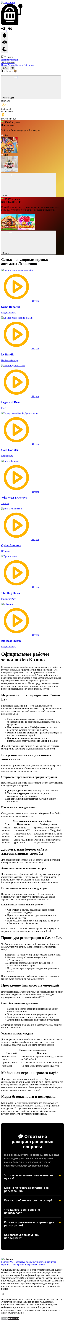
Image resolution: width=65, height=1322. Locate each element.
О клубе (40, 1264)
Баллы (4, 1262)
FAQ (11, 1262)
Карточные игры (47, 1262)
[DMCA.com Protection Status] (10, 1319)
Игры (4, 65)
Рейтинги (29, 65)
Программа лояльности (26, 1262)
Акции (11, 65)
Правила (5, 1264)
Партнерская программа (23, 1264)
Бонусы (19, 65)
